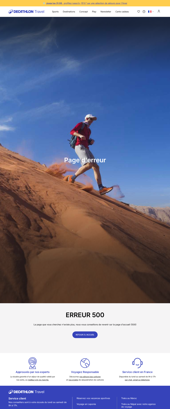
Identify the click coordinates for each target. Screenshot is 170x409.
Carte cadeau (122, 11)
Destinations (69, 11)
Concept (83, 11)
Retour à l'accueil (85, 335)
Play (94, 11)
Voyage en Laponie (86, 404)
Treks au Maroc (129, 398)
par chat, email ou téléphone (137, 380)
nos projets (73, 380)
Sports (55, 11)
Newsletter (106, 11)
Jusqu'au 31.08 (54, 3)
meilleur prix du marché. (38, 380)
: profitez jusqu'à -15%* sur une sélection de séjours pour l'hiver (94, 3)
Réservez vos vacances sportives (93, 398)
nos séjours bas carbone (90, 376)
